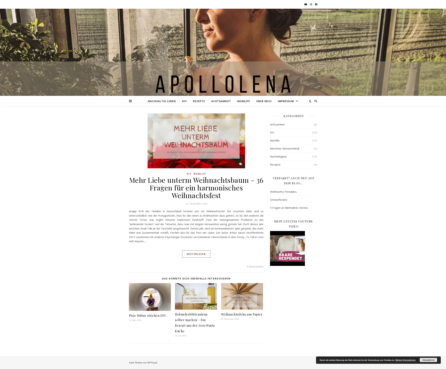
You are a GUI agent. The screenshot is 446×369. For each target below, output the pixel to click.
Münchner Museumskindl (284, 148)
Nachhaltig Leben (162, 101)
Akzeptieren (428, 360)
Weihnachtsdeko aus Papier (242, 314)
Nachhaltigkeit (278, 156)
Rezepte (199, 101)
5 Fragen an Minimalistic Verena (289, 207)
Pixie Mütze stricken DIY (147, 315)
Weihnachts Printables (283, 191)
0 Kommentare (255, 266)
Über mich (264, 101)
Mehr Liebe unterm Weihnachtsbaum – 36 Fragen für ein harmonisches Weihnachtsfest (196, 187)
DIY (184, 101)
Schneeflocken (278, 199)
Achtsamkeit (221, 101)
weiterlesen (196, 254)
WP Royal (152, 362)
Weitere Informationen (405, 360)
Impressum (286, 101)
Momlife (243, 101)
